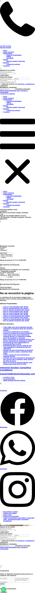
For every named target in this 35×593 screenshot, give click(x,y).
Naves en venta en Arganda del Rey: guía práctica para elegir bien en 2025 (17, 363)
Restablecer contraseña (23, 89)
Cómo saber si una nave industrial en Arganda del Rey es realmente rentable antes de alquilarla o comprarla (17, 336)
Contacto (6, 66)
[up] (0, 566)
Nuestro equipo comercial (16, 61)
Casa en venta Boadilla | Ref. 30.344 (15, 307)
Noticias (6, 63)
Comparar (4, 592)
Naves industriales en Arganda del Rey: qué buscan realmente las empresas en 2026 (18, 340)
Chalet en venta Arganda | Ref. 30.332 (16, 319)
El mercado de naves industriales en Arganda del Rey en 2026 (16, 343)
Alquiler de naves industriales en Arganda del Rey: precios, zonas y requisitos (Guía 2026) (18, 351)
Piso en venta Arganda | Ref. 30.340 (15, 311)
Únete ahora (4, 90)
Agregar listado (5, 47)
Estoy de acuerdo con (18, 84)
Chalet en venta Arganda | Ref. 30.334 (16, 316)
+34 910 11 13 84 (5, 46)
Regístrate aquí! (14, 90)
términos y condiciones (26, 84)
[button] (17, 151)
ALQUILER (10, 58)
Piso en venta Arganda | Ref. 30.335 (15, 314)
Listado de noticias (13, 64)
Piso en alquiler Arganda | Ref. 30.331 (16, 320)
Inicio (5, 50)
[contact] (1, 566)
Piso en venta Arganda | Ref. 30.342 (15, 308)
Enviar (2, 584)
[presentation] (3, 247)
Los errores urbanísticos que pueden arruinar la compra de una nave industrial (17, 332)
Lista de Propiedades (14, 55)
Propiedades (7, 53)
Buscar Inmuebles (6, 287)
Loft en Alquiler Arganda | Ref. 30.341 (16, 310)
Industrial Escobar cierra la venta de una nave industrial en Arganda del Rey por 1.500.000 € (17, 347)
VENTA (9, 56)
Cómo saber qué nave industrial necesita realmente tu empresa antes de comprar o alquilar (18, 328)
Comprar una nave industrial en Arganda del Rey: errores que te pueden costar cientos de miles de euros (19, 359)
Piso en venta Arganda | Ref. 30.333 (15, 317)
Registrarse (4, 85)
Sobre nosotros (8, 52)
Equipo (5, 59)
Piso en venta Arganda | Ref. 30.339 (15, 313)
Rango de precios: (6, 260)
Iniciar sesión (4, 75)
